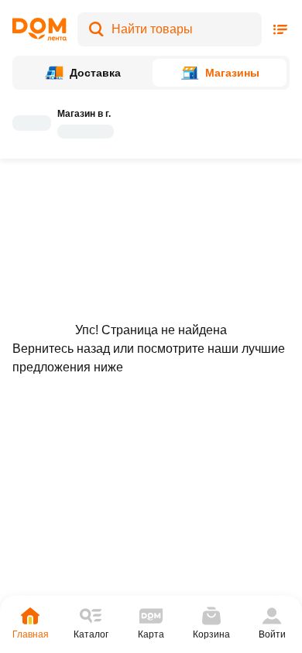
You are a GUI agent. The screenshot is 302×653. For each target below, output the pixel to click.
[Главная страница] (39, 29)
